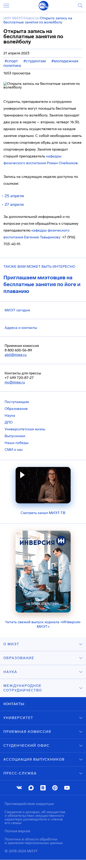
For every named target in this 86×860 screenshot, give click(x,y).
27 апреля (14, 204)
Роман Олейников (62, 163)
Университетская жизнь (25, 429)
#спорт (11, 60)
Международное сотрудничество (22, 688)
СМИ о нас (14, 449)
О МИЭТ (11, 644)
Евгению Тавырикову (42, 237)
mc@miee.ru (15, 382)
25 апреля (14, 195)
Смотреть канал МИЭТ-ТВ (43, 513)
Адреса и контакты (21, 327)
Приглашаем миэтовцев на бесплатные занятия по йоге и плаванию (41, 284)
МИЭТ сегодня (17, 310)
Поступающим (17, 402)
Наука (10, 415)
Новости (31, 18)
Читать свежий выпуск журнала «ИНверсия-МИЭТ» (43, 624)
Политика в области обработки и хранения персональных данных (34, 841)
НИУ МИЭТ (12, 18)
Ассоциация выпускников (34, 759)
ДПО (9, 422)
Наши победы (16, 443)
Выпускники (15, 436)
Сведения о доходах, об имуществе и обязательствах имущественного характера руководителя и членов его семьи (35, 817)
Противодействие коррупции (29, 804)
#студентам (34, 60)
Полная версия (17, 831)
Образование (16, 408)
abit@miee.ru (16, 355)
